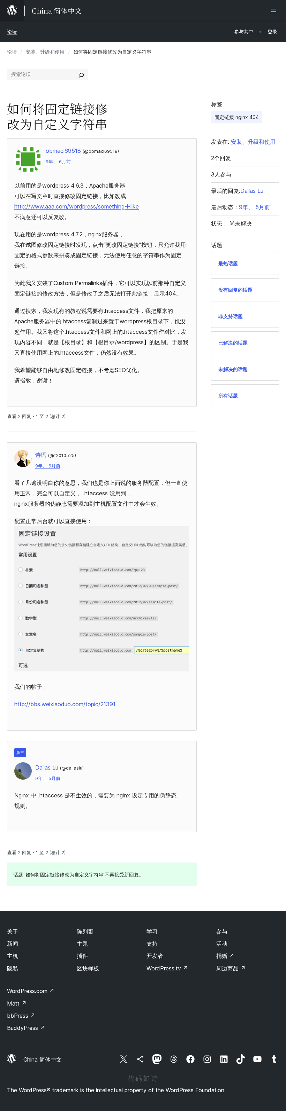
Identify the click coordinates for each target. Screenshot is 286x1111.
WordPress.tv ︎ (167, 968)
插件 (82, 955)
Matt (17, 1003)
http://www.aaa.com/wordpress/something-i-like (76, 206)
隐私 (12, 968)
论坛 (12, 31)
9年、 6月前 (58, 161)
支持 (152, 943)
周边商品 (231, 968)
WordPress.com (30, 990)
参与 (221, 931)
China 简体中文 (42, 1059)
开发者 (154, 955)
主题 (82, 943)
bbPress (21, 1015)
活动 (221, 943)
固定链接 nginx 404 (236, 117)
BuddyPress (26, 1027)
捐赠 (225, 955)
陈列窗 (85, 931)
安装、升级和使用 (45, 52)
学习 (152, 931)
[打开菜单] (275, 10)
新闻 (12, 943)
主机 (12, 955)
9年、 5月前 (47, 778)
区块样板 (88, 968)
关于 (12, 931)
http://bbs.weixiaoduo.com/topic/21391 (64, 704)
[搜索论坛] (81, 74)
